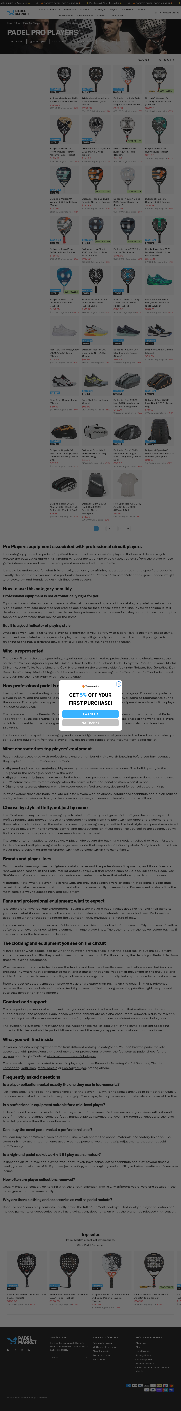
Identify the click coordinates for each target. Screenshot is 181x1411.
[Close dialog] (118, 684)
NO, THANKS (90, 723)
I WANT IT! (90, 714)
